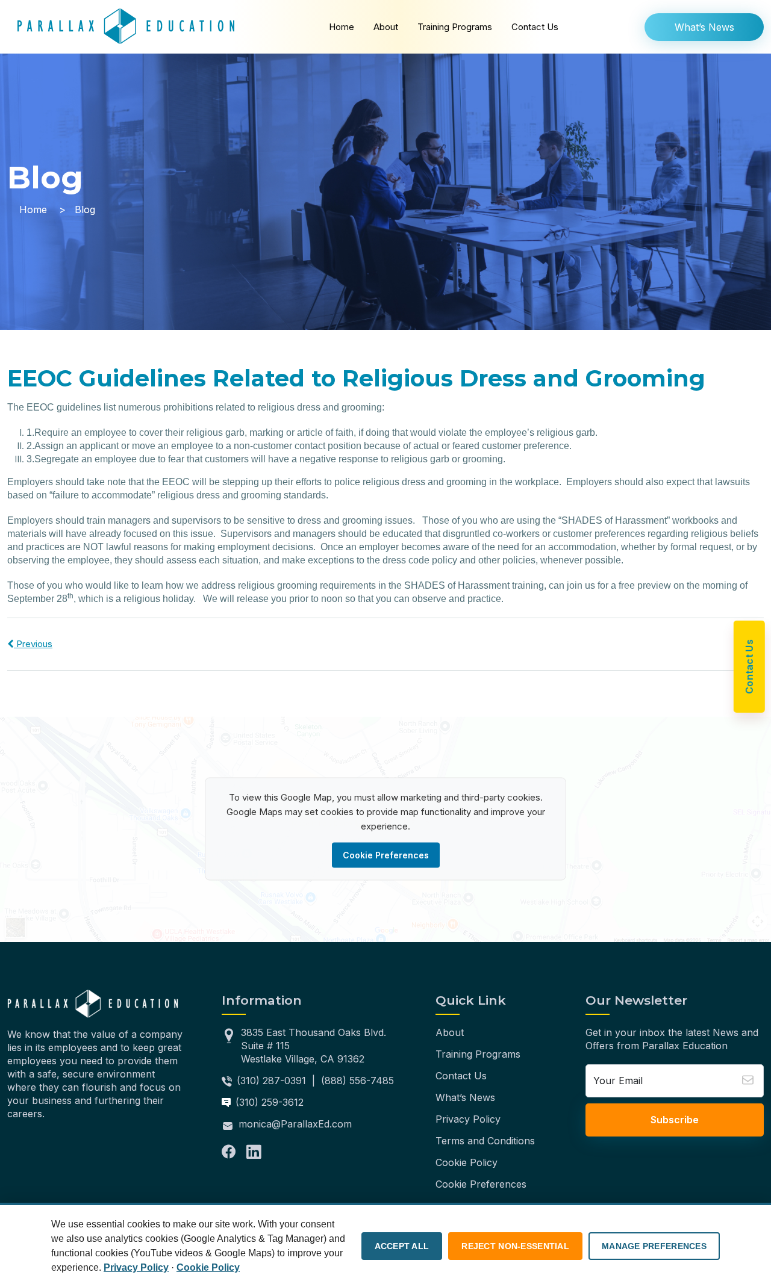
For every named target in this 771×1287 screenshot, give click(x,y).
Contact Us (534, 27)
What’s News (704, 27)
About (385, 27)
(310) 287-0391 (271, 1081)
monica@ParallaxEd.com (295, 1124)
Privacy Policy (468, 1119)
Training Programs (454, 27)
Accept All (402, 1246)
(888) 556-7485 (357, 1081)
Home (341, 27)
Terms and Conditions (485, 1141)
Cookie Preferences (386, 855)
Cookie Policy (466, 1162)
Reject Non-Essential (515, 1246)
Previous (33, 644)
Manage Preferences (654, 1246)
